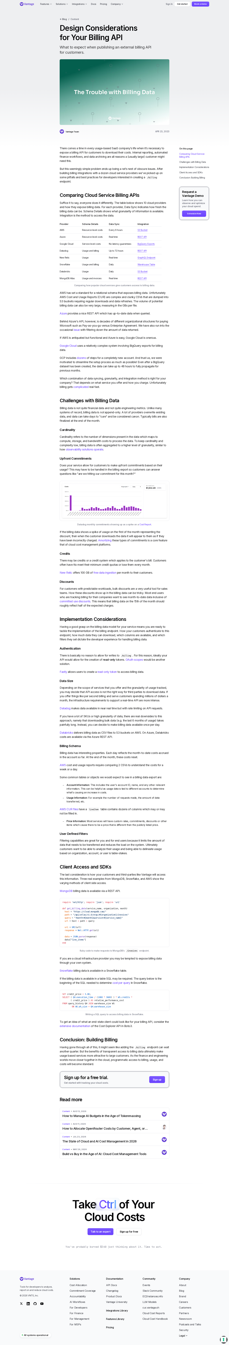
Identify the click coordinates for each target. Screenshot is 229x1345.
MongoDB (66, 891)
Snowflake (66, 970)
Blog (181, 1290)
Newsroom (185, 1318)
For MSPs (75, 1324)
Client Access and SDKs (191, 172)
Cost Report (145, 524)
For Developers (78, 1307)
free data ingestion (104, 572)
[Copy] (164, 903)
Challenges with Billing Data (192, 162)
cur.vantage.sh (151, 1307)
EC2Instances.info (153, 1296)
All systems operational (36, 1335)
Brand (182, 1296)
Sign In (169, 4)
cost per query (121, 982)
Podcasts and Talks (190, 1324)
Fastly (63, 671)
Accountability (78, 1296)
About (182, 1285)
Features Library (115, 1319)
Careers (183, 1302)
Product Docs (114, 1296)
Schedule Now (194, 213)
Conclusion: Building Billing (192, 177)
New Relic (66, 572)
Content (75, 19)
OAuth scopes (134, 659)
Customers (185, 1307)
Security (183, 1330)
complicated (80, 386)
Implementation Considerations (194, 167)
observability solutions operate (84, 449)
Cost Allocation (78, 1285)
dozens (81, 357)
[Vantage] (37, 1279)
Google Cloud (68, 345)
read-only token (107, 671)
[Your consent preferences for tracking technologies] (224, 1340)
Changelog (112, 1290)
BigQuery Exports (146, 244)
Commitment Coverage (83, 1290)
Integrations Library (117, 1310)
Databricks (66, 732)
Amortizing (105, 540)
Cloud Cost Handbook (155, 1318)
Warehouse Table (146, 264)
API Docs (111, 1285)
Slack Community (152, 1290)
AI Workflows (77, 1302)
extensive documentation (75, 1026)
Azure (63, 313)
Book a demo (200, 4)
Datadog (65, 708)
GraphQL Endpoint (146, 257)
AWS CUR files (69, 809)
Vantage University (116, 1302)
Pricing (110, 1327)
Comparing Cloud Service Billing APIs (192, 155)
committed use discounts (75, 601)
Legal (182, 1335)
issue (77, 329)
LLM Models (150, 1302)
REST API (142, 236)
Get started (182, 4)
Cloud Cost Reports (154, 1313)
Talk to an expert (100, 1231)
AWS (63, 765)
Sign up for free (129, 1231)
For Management (79, 1318)
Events (146, 1285)
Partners (184, 1313)
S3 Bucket (143, 230)
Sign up (157, 1079)
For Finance (76, 1313)
